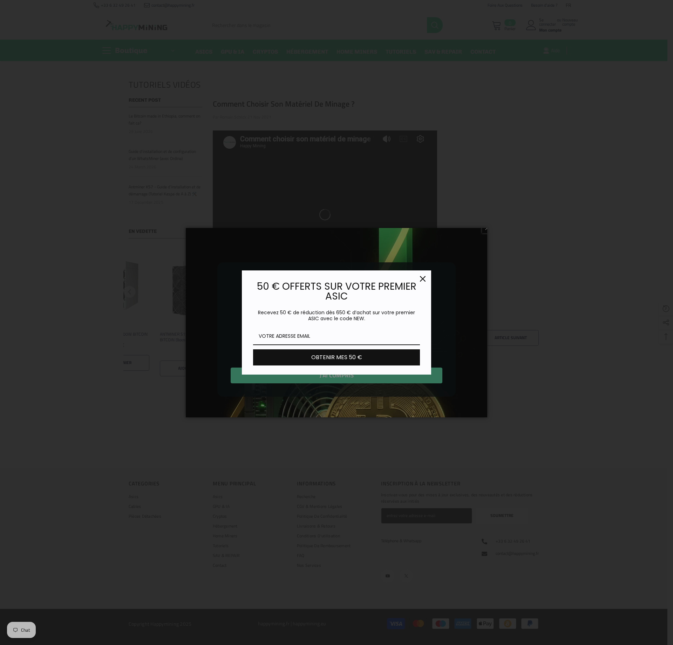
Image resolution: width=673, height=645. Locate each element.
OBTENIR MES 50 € (336, 357)
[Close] (422, 278)
